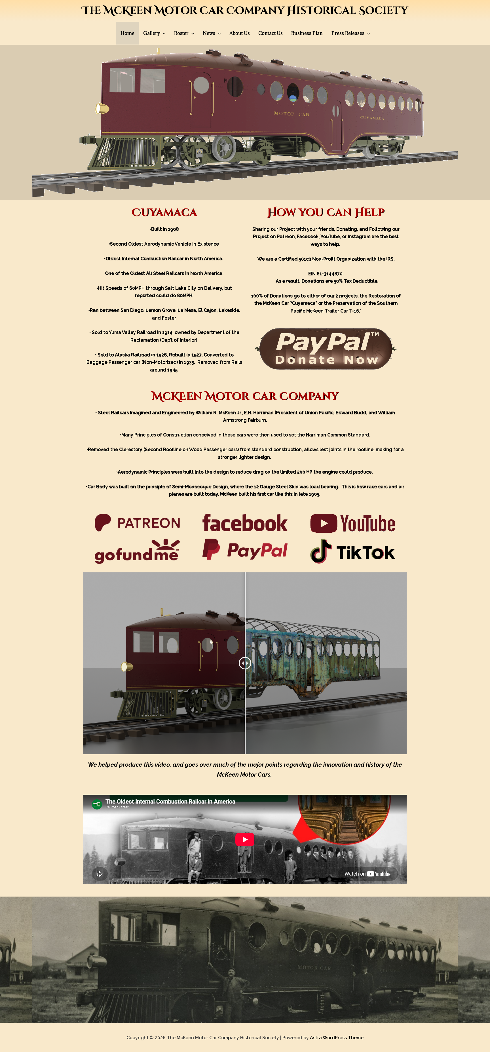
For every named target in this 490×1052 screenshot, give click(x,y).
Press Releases (347, 33)
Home (127, 33)
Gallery (151, 33)
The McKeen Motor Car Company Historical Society (245, 11)
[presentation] (163, 33)
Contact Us (270, 33)
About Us (239, 33)
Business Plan (307, 33)
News (209, 33)
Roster (181, 33)
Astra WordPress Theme (337, 1037)
